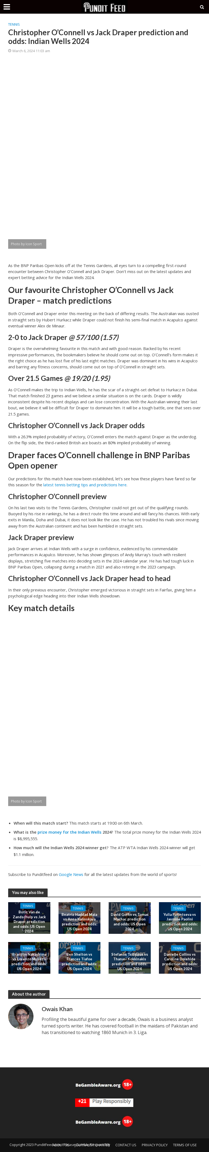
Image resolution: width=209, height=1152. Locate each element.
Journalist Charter (92, 1144)
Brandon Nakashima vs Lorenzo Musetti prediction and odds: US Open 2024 (29, 961)
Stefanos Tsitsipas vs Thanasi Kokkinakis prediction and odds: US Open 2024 (129, 961)
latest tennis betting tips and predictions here (85, 484)
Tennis (14, 24)
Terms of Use (185, 1144)
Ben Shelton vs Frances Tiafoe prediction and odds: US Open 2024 (79, 961)
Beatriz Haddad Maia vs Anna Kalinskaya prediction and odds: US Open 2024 (79, 921)
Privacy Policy (155, 1144)
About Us (61, 1144)
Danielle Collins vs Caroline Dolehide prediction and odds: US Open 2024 (180, 961)
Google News (71, 874)
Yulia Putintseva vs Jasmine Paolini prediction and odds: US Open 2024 (180, 921)
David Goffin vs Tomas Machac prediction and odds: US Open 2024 (130, 921)
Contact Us (125, 1144)
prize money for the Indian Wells (70, 832)
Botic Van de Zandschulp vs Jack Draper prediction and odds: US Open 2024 (29, 922)
